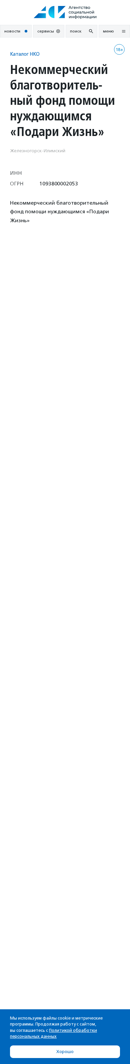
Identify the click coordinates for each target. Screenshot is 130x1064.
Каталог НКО (25, 54)
